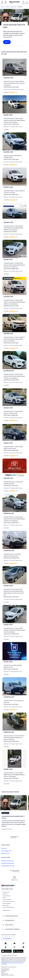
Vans (7, 6)
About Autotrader (6, 895)
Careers (4, 897)
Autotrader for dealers (12, 929)
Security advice (5, 892)
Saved (23, 3)
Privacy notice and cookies (8, 901)
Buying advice (9, 920)
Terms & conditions (6, 903)
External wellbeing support (8, 907)
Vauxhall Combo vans (7, 863)
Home (2, 6)
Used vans (13, 6)
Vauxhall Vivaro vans (7, 861)
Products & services (11, 916)
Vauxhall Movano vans (7, 866)
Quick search (9, 925)
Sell (5, 3)
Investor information (7, 899)
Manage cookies (6, 910)
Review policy (5, 905)
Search (26, 3)
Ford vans (4, 848)
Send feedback (7, 938)
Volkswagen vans (6, 851)
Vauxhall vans (5, 853)
